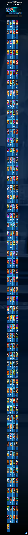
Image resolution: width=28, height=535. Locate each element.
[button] (21, 15)
